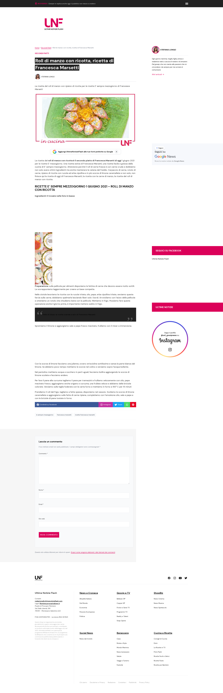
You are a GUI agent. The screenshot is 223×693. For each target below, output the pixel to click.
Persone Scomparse (87, 612)
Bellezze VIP (121, 599)
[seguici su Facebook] (169, 578)
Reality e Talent (122, 616)
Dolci (155, 643)
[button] (186, 4)
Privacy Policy (144, 682)
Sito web (42, 519)
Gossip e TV (123, 592)
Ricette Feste (159, 661)
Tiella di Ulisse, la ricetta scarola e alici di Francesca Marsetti (68, 314)
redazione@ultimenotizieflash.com (48, 601)
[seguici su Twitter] (186, 578)
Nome (41, 490)
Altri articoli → (158, 74)
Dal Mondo (84, 603)
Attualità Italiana (86, 599)
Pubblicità (132, 682)
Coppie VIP (121, 603)
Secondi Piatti (46, 48)
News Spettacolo (160, 608)
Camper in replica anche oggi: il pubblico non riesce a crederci (71, 4)
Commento (43, 454)
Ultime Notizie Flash (160, 259)
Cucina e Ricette (163, 632)
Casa (119, 639)
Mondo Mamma (123, 647)
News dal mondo (86, 639)
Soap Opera (121, 621)
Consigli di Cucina (160, 639)
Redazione (111, 682)
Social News (86, 632)
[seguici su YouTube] (180, 578)
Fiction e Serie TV (123, 608)
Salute (119, 656)
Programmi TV (122, 612)
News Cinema (159, 599)
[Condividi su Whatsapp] (127, 405)
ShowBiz (158, 592)
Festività (120, 665)
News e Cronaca (89, 592)
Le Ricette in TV (159, 647)
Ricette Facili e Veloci (161, 656)
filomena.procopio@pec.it (50, 603)
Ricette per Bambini (161, 665)
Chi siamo (83, 682)
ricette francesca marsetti (85, 415)
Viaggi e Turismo (123, 661)
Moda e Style (122, 643)
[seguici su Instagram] (174, 578)
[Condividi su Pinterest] (133, 405)
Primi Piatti (158, 652)
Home (37, 48)
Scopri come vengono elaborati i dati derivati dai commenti (93, 552)
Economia (83, 608)
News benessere (123, 652)
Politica (82, 616)
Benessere (123, 632)
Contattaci (122, 682)
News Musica (159, 603)
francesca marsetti (64, 415)
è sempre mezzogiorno (44, 415)
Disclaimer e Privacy (97, 682)
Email (41, 504)
